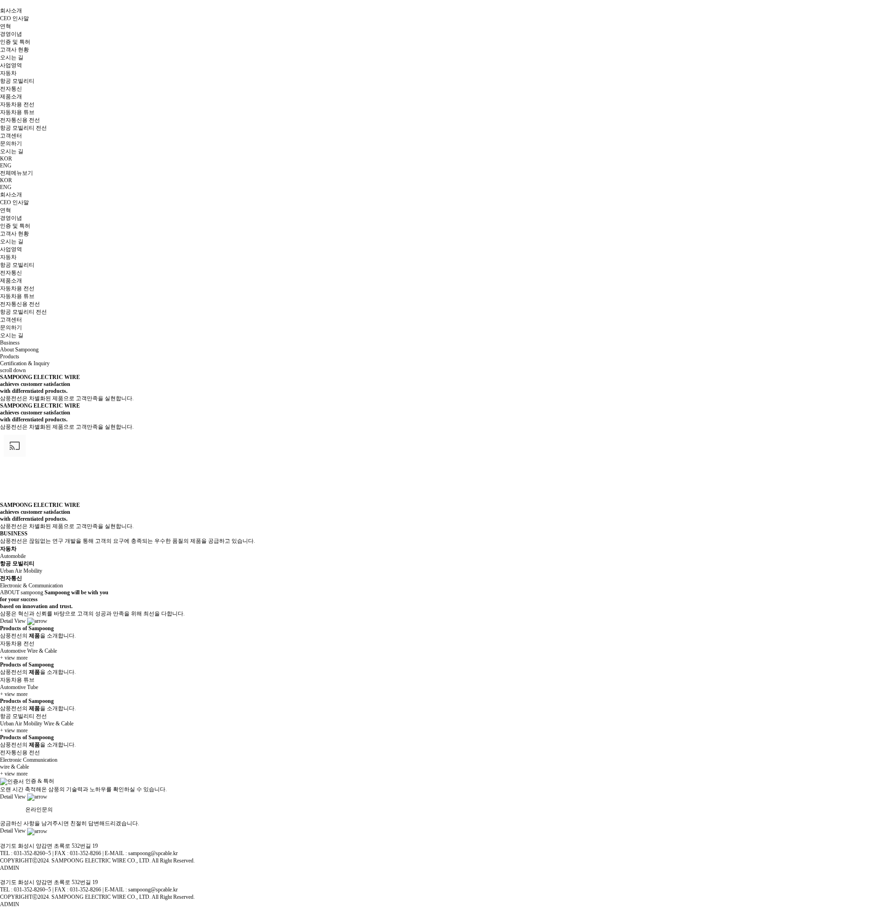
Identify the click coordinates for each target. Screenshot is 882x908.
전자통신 (11, 89)
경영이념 (11, 34)
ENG (5, 165)
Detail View (13, 621)
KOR (6, 180)
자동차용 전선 (17, 104)
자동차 (8, 73)
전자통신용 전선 (20, 120)
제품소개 (11, 96)
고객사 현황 (14, 49)
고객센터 (11, 135)
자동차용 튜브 (17, 112)
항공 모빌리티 (17, 81)
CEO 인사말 (14, 18)
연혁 (5, 26)
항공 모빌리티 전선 (23, 128)
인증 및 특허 (15, 42)
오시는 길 (11, 57)
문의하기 (11, 143)
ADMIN (9, 868)
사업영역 (11, 65)
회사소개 (11, 10)
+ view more (14, 658)
